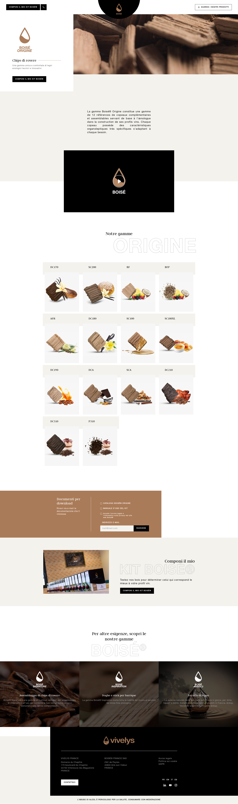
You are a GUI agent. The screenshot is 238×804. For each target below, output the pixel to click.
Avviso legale (165, 758)
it (172, 780)
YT (170, 785)
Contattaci (69, 782)
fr (163, 780)
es (176, 780)
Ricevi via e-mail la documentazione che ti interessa (68, 511)
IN (176, 785)
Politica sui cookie (168, 761)
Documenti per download (68, 501)
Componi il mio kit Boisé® (23, 7)
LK (165, 785)
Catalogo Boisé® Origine (117, 503)
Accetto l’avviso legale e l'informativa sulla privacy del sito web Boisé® (117, 515)
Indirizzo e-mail (110, 522)
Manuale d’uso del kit (115, 508)
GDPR (161, 764)
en (168, 780)
